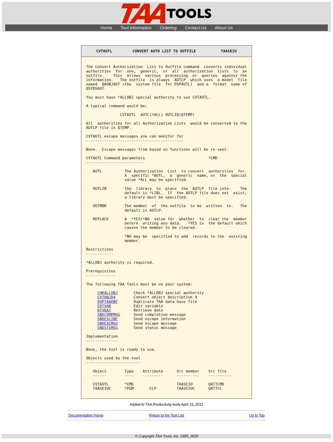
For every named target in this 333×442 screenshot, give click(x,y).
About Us (224, 27)
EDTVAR (104, 306)
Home (106, 27)
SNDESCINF (107, 319)
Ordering (168, 27)
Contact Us (196, 27)
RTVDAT (104, 310)
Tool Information (136, 27)
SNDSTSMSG (107, 328)
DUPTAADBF (107, 301)
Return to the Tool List (166, 415)
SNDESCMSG (107, 323)
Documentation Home (86, 415)
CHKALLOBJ (107, 293)
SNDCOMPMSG (108, 314)
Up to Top (257, 415)
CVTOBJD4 (106, 297)
